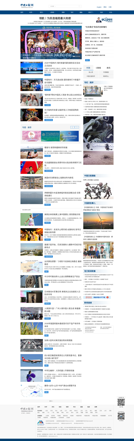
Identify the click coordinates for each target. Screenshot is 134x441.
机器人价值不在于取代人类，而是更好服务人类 (96, 101)
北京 (47, 410)
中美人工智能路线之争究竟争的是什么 (108, 88)
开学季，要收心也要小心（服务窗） (95, 41)
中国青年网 (79, 415)
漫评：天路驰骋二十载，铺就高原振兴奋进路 (95, 109)
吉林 (71, 410)
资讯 (41, 12)
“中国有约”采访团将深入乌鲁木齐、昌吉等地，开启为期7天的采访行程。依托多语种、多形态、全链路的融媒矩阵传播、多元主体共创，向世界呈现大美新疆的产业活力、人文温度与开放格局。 (63, 70)
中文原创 (47, 74)
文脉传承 (47, 239)
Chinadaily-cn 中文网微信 (121, 416)
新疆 (91, 412)
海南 (58, 412)
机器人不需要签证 (89, 98)
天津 (51, 410)
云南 (77, 412)
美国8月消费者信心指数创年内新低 (58, 178)
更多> (87, 60)
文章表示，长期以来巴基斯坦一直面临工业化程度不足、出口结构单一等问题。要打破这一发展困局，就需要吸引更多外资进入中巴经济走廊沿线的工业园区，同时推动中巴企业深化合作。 (62, 251)
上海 (81, 410)
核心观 (91, 72)
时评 (30, 12)
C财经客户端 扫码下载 (121, 402)
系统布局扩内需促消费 (91, 48)
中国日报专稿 (48, 120)
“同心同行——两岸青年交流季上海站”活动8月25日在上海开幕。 (59, 168)
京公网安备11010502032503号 (52, 423)
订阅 (110, 7)
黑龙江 (76, 410)
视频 (63, 12)
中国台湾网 (95, 415)
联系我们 (28, 413)
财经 (60, 407)
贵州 (72, 412)
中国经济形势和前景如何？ (92, 31)
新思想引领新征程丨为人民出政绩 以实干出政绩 (45, 21)
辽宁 (66, 410)
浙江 (91, 410)
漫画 (81, 12)
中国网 (59, 415)
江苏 (86, 410)
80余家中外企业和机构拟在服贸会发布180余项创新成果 (98, 291)
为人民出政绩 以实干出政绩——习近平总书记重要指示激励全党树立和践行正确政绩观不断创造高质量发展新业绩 (55, 23)
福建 (96, 410)
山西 (61, 410)
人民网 (47, 415)
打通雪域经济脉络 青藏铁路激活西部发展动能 (96, 106)
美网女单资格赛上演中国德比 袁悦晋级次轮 (62, 214)
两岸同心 (106, 76)
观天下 (90, 12)
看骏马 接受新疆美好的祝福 (55, 147)
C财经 (52, 12)
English (99, 7)
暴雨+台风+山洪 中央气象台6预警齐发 (60, 386)
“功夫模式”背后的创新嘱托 (96, 27)
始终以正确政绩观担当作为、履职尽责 (95, 34)
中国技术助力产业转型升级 (92, 52)
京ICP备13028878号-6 (79, 423)
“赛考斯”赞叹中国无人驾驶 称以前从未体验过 (63, 95)
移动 (105, 7)
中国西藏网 (103, 415)
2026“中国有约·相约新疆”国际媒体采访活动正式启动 (97, 314)
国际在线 (65, 415)
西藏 (82, 412)
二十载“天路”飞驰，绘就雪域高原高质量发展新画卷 (97, 104)
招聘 (96, 407)
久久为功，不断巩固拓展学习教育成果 (67, 21)
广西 (53, 412)
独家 (88, 407)
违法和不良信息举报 (50, 421)
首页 (21, 12)
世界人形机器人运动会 (91, 180)
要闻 (46, 271)
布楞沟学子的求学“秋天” (90, 282)
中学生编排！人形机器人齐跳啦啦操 (59, 371)
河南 (110, 410)
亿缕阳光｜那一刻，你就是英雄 (94, 45)
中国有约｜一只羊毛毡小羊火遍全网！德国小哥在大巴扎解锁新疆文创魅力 (47, 56)
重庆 (62, 412)
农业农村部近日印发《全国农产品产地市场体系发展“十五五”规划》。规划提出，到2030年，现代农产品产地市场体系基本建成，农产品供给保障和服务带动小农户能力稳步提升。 (63, 330)
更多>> (51, 401)
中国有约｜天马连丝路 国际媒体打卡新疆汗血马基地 (97, 309)
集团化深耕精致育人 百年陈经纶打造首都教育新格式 (97, 324)
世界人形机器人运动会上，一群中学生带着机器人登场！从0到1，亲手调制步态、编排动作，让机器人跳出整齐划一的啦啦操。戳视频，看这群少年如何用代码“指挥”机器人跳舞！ (63, 376)
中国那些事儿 (89, 203)
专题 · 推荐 (26, 127)
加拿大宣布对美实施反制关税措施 (58, 340)
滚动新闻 (47, 318)
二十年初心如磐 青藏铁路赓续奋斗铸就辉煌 (95, 112)
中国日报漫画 (89, 176)
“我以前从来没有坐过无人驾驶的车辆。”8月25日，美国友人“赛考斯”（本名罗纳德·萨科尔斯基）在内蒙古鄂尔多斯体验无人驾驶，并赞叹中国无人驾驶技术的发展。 (63, 100)
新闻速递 (88, 303)
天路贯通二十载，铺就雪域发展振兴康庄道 (95, 114)
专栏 (72, 12)
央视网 (71, 415)
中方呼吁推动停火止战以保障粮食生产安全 (62, 276)
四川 (67, 412)
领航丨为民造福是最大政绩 (55, 18)
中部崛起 (106, 72)
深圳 (96, 412)
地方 (101, 12)
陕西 (87, 412)
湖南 (43, 412)
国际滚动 (47, 204)
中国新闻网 (53, 417)
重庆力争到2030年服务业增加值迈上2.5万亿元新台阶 (97, 289)
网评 (91, 82)
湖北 (38, 412)
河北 (56, 410)
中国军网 (45, 417)
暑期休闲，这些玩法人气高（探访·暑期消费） (97, 38)
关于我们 (23, 413)
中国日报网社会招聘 (26, 209)
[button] (74, 56)
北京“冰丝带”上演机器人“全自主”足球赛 (94, 294)
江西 (100, 410)
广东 (48, 412)
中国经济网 (87, 415)
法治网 (68, 417)
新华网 (53, 415)
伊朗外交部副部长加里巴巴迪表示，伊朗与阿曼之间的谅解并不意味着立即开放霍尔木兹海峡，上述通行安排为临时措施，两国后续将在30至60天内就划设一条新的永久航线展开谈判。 (63, 200)
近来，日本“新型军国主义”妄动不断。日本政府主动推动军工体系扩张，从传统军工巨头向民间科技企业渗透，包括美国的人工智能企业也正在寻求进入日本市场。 (62, 298)
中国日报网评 (91, 76)
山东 (105, 410)
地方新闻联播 (89, 271)
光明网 (39, 417)
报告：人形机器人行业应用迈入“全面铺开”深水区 (96, 279)
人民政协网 (61, 417)
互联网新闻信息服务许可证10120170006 (65, 421)
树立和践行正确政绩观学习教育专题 (95, 55)
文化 (110, 12)
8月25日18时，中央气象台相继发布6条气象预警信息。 (57, 389)
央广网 (110, 415)
